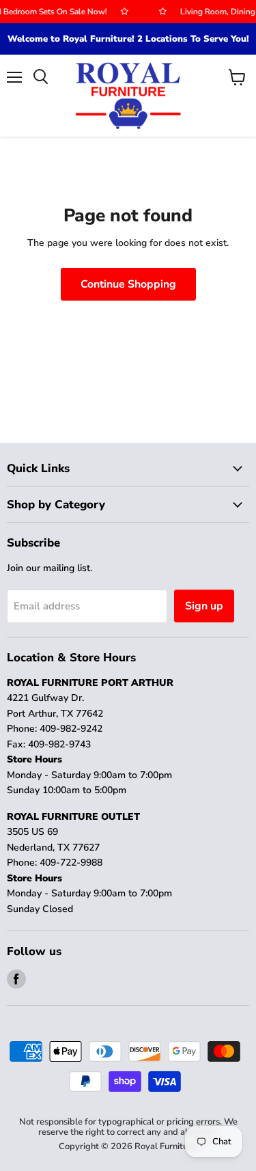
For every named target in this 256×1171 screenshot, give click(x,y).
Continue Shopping (128, 284)
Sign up (204, 606)
